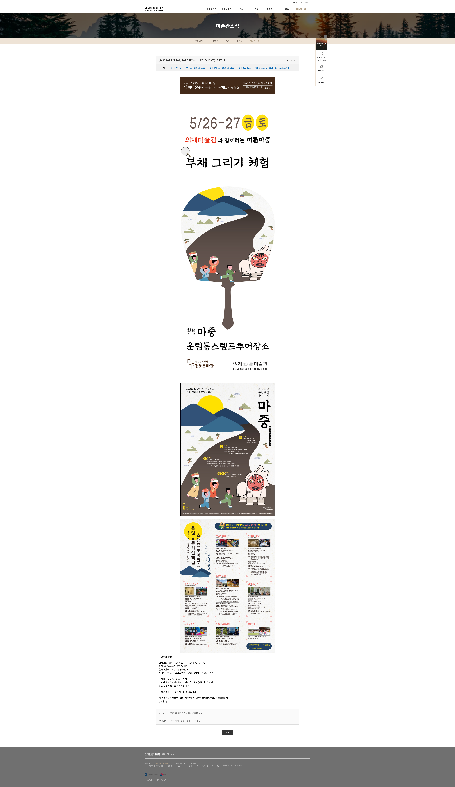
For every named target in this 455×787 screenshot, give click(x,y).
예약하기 (321, 82)
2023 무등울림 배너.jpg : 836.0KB (215, 67)
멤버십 (301, 2)
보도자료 (214, 41)
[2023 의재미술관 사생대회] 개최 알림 (185, 720)
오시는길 (321, 70)
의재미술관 (212, 9)
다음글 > (162, 713)
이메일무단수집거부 (179, 763)
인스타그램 (168, 754)
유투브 (172, 754)
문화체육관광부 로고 (151, 774)
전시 (241, 9)
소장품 (286, 9)
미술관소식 (301, 9)
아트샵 (295, 2)
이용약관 (148, 763)
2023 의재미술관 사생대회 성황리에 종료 (186, 713)
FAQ (227, 41)
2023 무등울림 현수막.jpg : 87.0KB (185, 67)
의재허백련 (227, 9)
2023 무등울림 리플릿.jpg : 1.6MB (275, 67)
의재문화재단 (321, 44)
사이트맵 (194, 763)
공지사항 (199, 41)
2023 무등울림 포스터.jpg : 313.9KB (245, 67)
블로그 (163, 754)
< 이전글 (162, 720)
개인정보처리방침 (161, 763)
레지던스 (271, 9)
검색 (306, 2)
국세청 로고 (163, 774)
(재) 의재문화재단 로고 (154, 9)
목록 (227, 732)
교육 (256, 9)
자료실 (240, 41)
